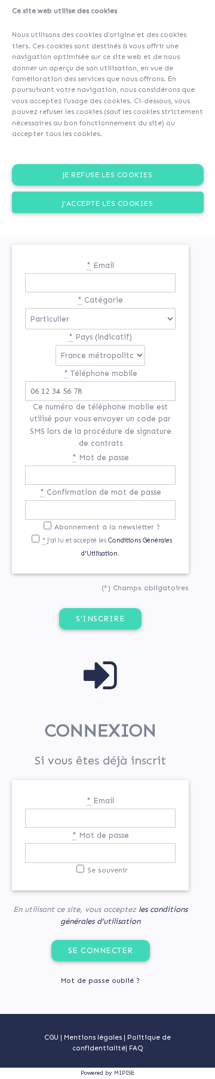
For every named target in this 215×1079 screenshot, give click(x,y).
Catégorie (100, 299)
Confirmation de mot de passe (100, 492)
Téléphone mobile (100, 373)
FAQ (136, 1048)
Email (100, 265)
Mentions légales (94, 1037)
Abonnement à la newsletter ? (107, 527)
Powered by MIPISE (107, 1073)
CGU (51, 1037)
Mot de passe (100, 457)
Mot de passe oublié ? (100, 980)
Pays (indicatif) (100, 336)
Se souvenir (107, 870)
